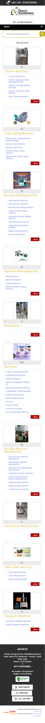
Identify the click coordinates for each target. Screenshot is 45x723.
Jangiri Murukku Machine (19, 482)
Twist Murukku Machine (18, 200)
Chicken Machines (16, 71)
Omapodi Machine (13, 283)
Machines (10, 366)
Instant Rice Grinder (14, 409)
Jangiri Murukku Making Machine (18, 226)
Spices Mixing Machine (18, 579)
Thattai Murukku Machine (19, 222)
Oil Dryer (9, 402)
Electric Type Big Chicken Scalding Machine (19, 81)
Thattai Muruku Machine (16, 375)
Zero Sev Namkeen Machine (17, 412)
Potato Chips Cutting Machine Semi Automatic (18, 139)
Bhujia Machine (12, 276)
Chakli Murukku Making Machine (18, 212)
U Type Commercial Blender (17, 372)
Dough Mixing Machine (15, 395)
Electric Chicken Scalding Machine (19, 92)
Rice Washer (12, 325)
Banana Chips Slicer (14, 147)
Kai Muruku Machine (17, 234)
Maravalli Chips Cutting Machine (15, 152)
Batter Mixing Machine (15, 398)
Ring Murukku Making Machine (21, 207)
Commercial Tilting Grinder (21, 526)
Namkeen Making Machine (21, 271)
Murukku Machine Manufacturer (15, 450)
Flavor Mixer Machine (17, 567)
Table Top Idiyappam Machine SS (18, 383)
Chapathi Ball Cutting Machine (18, 391)
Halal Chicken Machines (18, 96)
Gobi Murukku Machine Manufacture (18, 463)
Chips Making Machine (18, 133)
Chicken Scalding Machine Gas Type (19, 86)
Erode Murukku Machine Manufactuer (18, 458)
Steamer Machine (13, 379)
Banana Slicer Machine (15, 144)
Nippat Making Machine (18, 231)
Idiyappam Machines (17, 616)
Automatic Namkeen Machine (18, 388)
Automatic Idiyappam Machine (18, 621)
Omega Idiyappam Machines (17, 624)
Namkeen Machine (13, 280)
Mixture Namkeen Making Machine (16, 288)
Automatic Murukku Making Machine (20, 217)
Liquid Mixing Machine (17, 572)
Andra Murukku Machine (18, 204)
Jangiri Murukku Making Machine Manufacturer (18, 478)
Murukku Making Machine (20, 195)
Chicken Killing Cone (17, 76)
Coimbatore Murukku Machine (21, 473)
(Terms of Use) (38, 711)
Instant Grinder (12, 405)
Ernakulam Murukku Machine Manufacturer (20, 469)
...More (35, 101)
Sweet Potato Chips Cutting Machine (17, 157)
